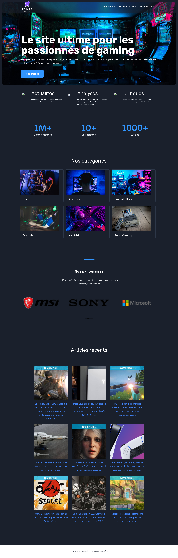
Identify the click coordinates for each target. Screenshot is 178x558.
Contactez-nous (147, 6)
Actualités (109, 6)
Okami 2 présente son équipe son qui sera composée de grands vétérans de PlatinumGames (51, 517)
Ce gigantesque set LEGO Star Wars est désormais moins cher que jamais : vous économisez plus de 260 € (89, 517)
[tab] (86, 318)
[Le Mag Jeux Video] (27, 7)
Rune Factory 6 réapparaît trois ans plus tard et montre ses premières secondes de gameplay (127, 517)
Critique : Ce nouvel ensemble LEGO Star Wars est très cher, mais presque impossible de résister (50, 466)
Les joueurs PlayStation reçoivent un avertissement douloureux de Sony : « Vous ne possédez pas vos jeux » (127, 466)
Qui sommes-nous (127, 6)
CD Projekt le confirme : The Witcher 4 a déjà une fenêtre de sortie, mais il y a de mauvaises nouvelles (89, 466)
